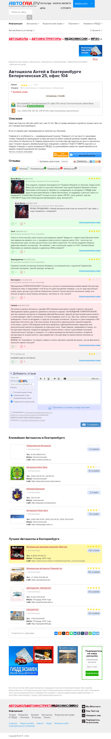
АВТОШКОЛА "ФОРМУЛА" (38, 588)
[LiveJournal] (82, 633)
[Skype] (94, 633)
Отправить (93, 424)
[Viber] (86, 633)
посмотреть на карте (36, 106)
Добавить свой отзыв (49, 161)
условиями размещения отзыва (32, 420)
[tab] (14, 169)
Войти (16, 381)
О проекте (66, 8)
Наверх (64, 161)
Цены (42, 8)
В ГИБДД (13, 717)
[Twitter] (93, 161)
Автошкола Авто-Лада (36, 467)
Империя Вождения (35, 489)
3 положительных (30, 88)
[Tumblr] (78, 633)
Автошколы (32, 23)
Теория (12, 715)
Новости (40, 723)
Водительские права (52, 23)
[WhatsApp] (90, 633)
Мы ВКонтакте (93, 706)
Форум (49, 723)
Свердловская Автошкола (38, 445)
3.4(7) (35, 85)
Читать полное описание (20, 151)
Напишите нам (93, 715)
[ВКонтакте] (90, 161)
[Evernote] (71, 633)
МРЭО (95, 39)
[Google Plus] (99, 161)
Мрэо (74, 705)
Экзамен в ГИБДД (91, 23)
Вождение (23, 715)
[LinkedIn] (75, 633)
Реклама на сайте (61, 723)
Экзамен (35, 715)
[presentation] (14, 169)
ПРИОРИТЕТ (32, 609)
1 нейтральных (57, 88)
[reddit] (67, 633)
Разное (47, 717)
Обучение (73, 23)
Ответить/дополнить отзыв (89, 222)
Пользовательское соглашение (22, 726)
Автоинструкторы (46, 39)
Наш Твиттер (92, 711)
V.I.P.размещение (62, 155)
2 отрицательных (44, 88)
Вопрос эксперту (62, 3)
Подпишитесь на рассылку (93, 721)
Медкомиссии (76, 39)
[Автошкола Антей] (55, 96)
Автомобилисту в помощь (21, 30)
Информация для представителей (87, 155)
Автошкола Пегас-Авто (37, 510)
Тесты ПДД (45, 3)
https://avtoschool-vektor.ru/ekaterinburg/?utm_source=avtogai (58, 561)
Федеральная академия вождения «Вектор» (46, 547)
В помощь (36, 717)
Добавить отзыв (20, 92)
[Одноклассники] (96, 161)
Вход (95, 59)
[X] (63, 633)
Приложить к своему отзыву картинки (71, 407)
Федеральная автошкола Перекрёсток (44, 568)
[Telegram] (97, 633)
